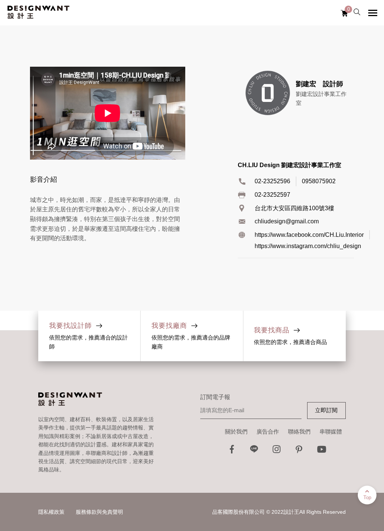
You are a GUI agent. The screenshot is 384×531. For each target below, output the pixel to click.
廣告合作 (267, 431)
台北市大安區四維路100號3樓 (294, 208)
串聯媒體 (331, 431)
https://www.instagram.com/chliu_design (308, 246)
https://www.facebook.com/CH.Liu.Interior (309, 235)
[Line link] (254, 451)
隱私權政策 (51, 512)
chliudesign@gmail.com (287, 221)
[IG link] (277, 451)
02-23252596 (272, 181)
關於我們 (236, 431)
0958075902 (319, 181)
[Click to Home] (38, 13)
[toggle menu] (372, 12)
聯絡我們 (299, 431)
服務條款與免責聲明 (99, 512)
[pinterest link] (299, 451)
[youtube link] (322, 451)
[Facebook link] (232, 451)
